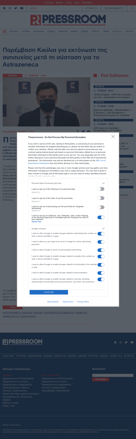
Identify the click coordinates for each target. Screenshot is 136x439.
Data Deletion (53, 302)
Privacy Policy (83, 302)
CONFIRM (49, 292)
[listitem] (68, 183)
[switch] (100, 189)
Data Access (68, 302)
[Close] (113, 137)
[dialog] (68, 219)
